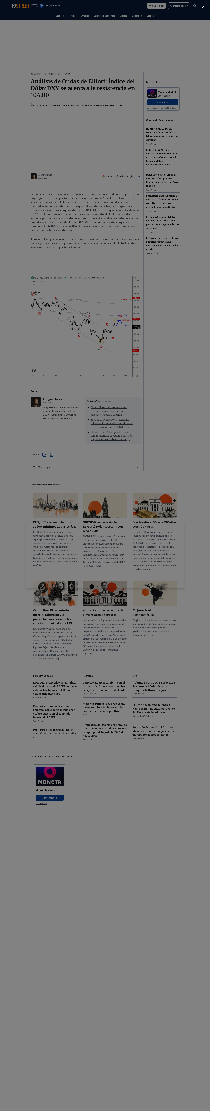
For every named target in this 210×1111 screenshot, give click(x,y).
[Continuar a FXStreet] (203, 7)
